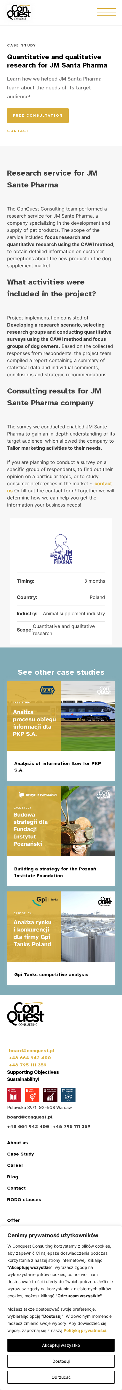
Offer (13, 1220)
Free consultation (38, 115)
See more (86, 771)
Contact (18, 131)
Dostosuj (61, 1361)
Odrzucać (61, 1377)
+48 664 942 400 (30, 1058)
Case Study (20, 1154)
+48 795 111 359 (27, 1065)
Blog (12, 1177)
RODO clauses (24, 1200)
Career (15, 1165)
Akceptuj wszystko (61, 1345)
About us (17, 1143)
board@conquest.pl (31, 1051)
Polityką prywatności (85, 1330)
